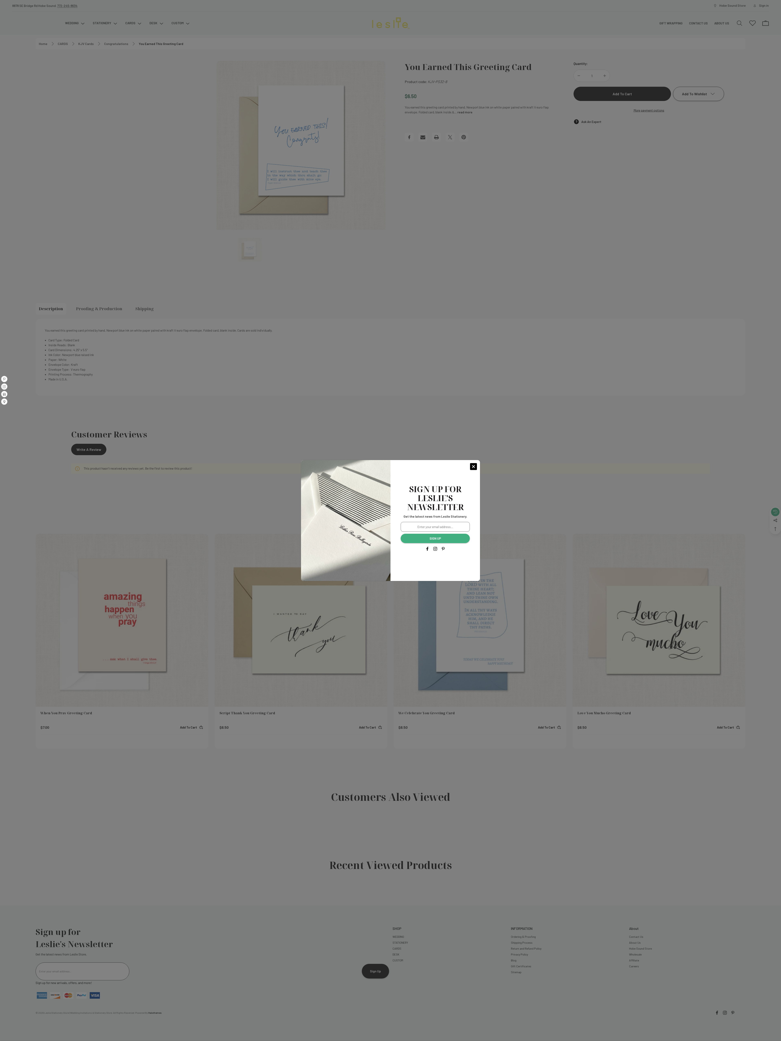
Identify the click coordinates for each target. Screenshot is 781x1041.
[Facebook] (427, 548)
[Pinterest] (443, 548)
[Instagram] (435, 548)
